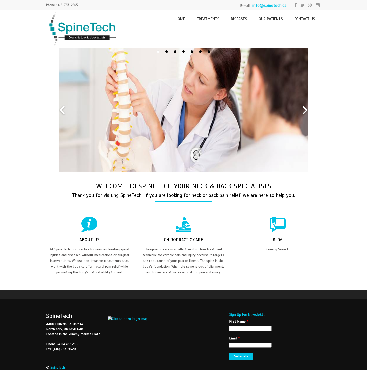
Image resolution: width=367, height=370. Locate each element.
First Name (238, 321)
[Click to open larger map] (128, 319)
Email (234, 338)
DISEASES (239, 18)
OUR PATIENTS (271, 18)
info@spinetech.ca (269, 5)
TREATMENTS (208, 18)
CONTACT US (304, 18)
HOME (180, 18)
